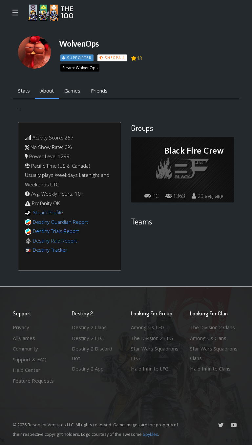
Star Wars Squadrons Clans (214, 353)
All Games (24, 338)
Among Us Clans (208, 338)
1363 (178, 196)
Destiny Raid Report (55, 240)
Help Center (26, 370)
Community (25, 348)
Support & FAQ (30, 359)
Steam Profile (48, 212)
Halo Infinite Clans (210, 368)
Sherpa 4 (114, 57)
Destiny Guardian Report (60, 222)
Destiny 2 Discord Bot (92, 353)
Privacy (21, 327)
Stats (24, 90)
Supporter (78, 57)
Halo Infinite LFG (150, 368)
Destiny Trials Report (56, 231)
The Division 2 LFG (152, 338)
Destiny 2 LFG (88, 338)
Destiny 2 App (88, 368)
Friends (99, 90)
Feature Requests (33, 380)
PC (155, 196)
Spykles (150, 434)
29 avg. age (209, 196)
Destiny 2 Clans (89, 327)
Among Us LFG (147, 327)
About (47, 90)
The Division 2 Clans (212, 327)
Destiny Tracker (50, 249)
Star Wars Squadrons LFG (154, 353)
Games (72, 90)
